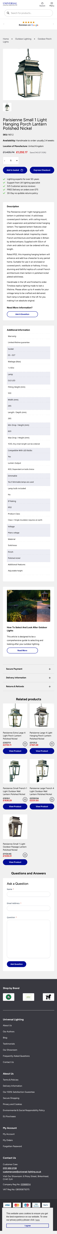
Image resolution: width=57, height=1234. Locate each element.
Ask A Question (22, 314)
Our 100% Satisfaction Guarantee (19, 1092)
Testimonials (9, 1043)
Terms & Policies (10, 1079)
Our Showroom (10, 1050)
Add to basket (13, 170)
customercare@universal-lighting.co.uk (22, 1172)
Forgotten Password (12, 1146)
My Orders (8, 1140)
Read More (22, 650)
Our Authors (8, 1031)
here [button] (37, 1220)
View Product (15, 751)
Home (6, 39)
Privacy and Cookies (12, 1104)
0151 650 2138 (10, 1168)
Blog (5, 1037)
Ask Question (16, 964)
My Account (9, 1134)
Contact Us (8, 1062)
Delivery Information (12, 1086)
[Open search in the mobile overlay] (28, 13)
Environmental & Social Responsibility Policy (24, 1110)
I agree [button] (28, 1225)
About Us (7, 1025)
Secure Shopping (11, 1098)
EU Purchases (9, 1116)
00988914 (26, 1184)
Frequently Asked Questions (16, 1056)
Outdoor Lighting (23, 39)
